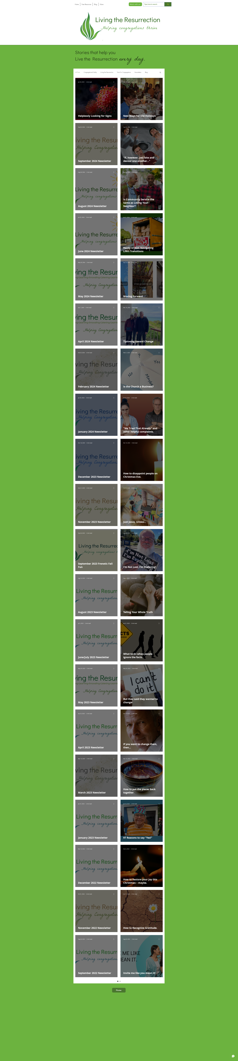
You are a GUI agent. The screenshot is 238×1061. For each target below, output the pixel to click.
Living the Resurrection (106, 72)
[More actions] (114, 82)
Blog (146, 72)
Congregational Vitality (90, 72)
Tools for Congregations (124, 72)
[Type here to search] (167, 4)
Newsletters (138, 72)
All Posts (77, 72)
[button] (160, 73)
